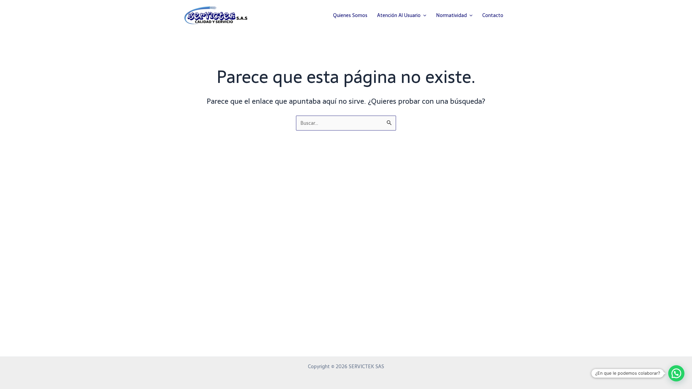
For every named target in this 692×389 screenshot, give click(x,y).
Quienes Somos (350, 15)
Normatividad (451, 15)
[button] (423, 15)
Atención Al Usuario (399, 15)
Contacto (492, 15)
